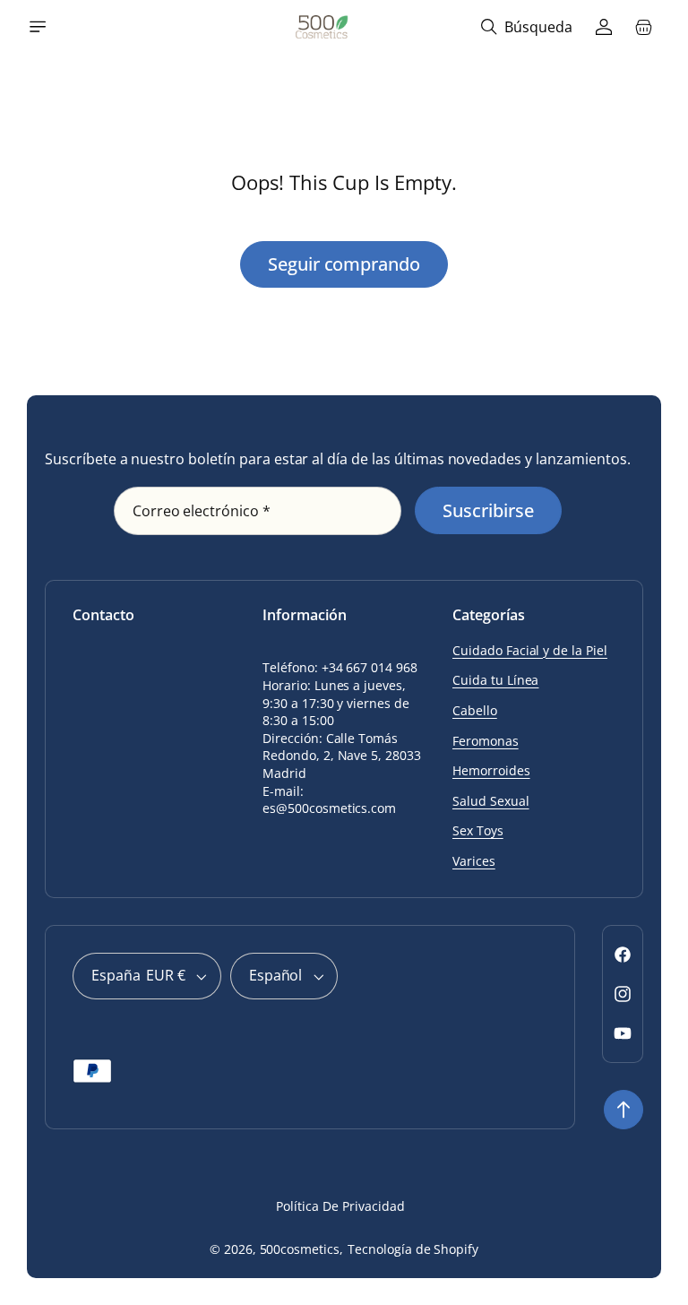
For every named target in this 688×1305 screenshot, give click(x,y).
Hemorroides (491, 770)
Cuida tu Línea (495, 679)
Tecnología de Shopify (413, 1248)
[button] (37, 27)
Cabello (474, 710)
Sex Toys (477, 830)
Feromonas (485, 740)
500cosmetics (300, 1248)
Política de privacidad (340, 1205)
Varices (473, 860)
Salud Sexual (490, 800)
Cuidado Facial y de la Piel (529, 650)
